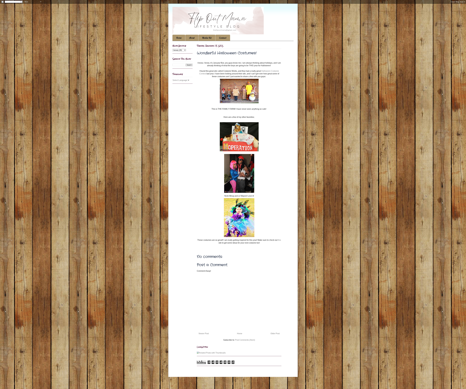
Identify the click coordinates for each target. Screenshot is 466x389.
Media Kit (207, 37)
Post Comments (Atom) (245, 340)
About (192, 37)
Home (179, 37)
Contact (222, 37)
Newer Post (204, 333)
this (279, 240)
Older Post (275, 333)
